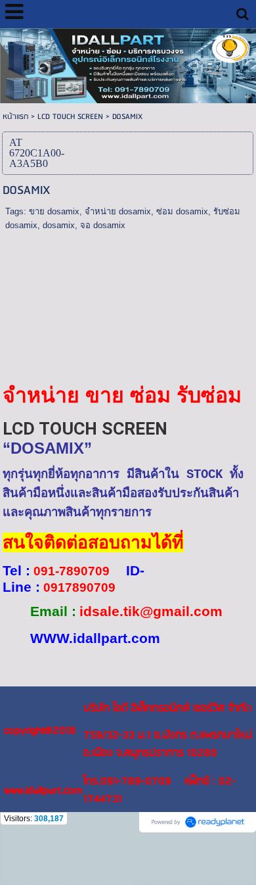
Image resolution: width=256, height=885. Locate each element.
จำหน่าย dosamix (118, 211)
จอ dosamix (102, 225)
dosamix (59, 225)
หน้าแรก (15, 117)
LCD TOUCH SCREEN (70, 117)
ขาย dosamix (54, 211)
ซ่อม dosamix (182, 211)
